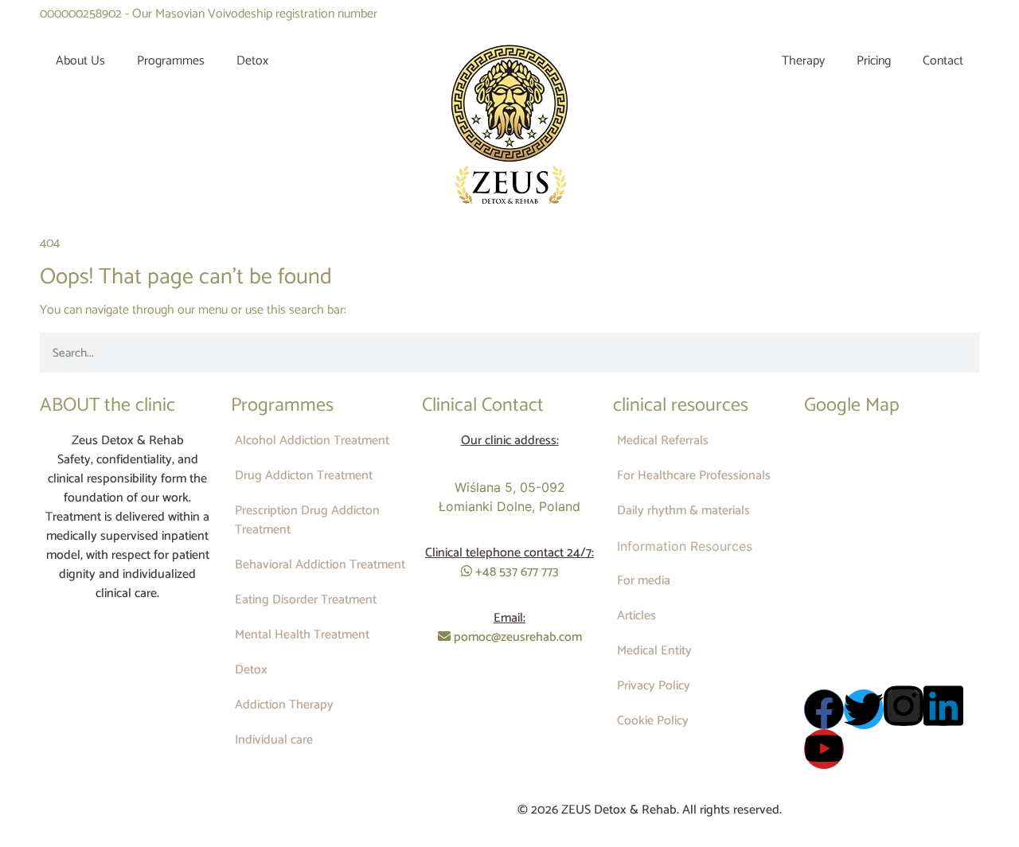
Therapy (803, 61)
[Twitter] (864, 709)
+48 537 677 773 (515, 572)
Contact (943, 61)
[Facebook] (824, 709)
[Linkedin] (943, 706)
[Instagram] (903, 706)
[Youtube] (824, 749)
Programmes (171, 61)
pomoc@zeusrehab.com (516, 637)
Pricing (874, 61)
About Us (80, 61)
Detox (252, 61)
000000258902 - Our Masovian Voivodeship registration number (208, 14)
